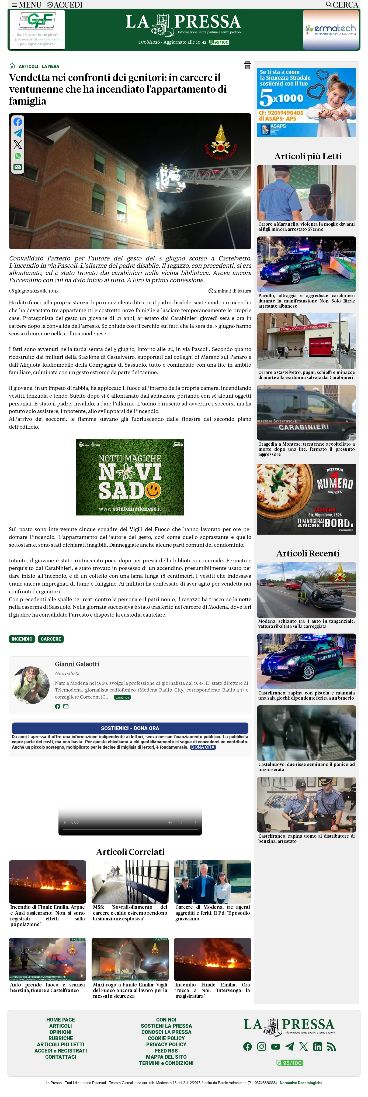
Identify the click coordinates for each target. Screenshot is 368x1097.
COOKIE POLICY (166, 1038)
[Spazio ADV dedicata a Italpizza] (306, 535)
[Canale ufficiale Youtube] (275, 1047)
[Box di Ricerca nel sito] (328, 4)
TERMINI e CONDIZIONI (166, 1063)
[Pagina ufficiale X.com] (303, 1047)
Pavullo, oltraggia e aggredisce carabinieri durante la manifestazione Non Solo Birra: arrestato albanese (306, 301)
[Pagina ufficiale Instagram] (261, 1047)
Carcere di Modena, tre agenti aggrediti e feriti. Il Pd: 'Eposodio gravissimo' (212, 913)
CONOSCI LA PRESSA (166, 1032)
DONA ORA (203, 747)
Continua (122, 697)
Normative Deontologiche (301, 1083)
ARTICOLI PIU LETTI (60, 1044)
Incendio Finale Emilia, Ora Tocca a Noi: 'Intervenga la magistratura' (212, 991)
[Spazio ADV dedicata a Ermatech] (331, 48)
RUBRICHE (60, 1038)
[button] (247, 67)
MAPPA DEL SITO (166, 1057)
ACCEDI (68, 4)
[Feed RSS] (331, 1047)
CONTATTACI (60, 1057)
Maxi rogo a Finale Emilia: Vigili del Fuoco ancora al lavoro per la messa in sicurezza (130, 991)
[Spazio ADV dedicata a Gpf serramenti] (37, 48)
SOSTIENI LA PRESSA (166, 1026)
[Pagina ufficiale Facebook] (247, 1047)
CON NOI (166, 1020)
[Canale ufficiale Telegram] (289, 1047)
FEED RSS (166, 1051)
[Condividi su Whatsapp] (17, 156)
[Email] (65, 707)
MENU (30, 4)
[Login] (50, 4)
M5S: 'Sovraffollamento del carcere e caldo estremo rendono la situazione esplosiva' (130, 913)
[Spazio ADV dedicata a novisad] (130, 514)
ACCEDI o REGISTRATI (60, 1051)
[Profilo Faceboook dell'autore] (57, 707)
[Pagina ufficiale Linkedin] (317, 1047)
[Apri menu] (13, 4)
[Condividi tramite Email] (17, 167)
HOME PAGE (60, 1020)
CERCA (345, 4)
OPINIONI (61, 1032)
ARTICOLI (60, 1026)
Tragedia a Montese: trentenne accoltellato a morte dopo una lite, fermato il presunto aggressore (306, 449)
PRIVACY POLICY (166, 1044)
